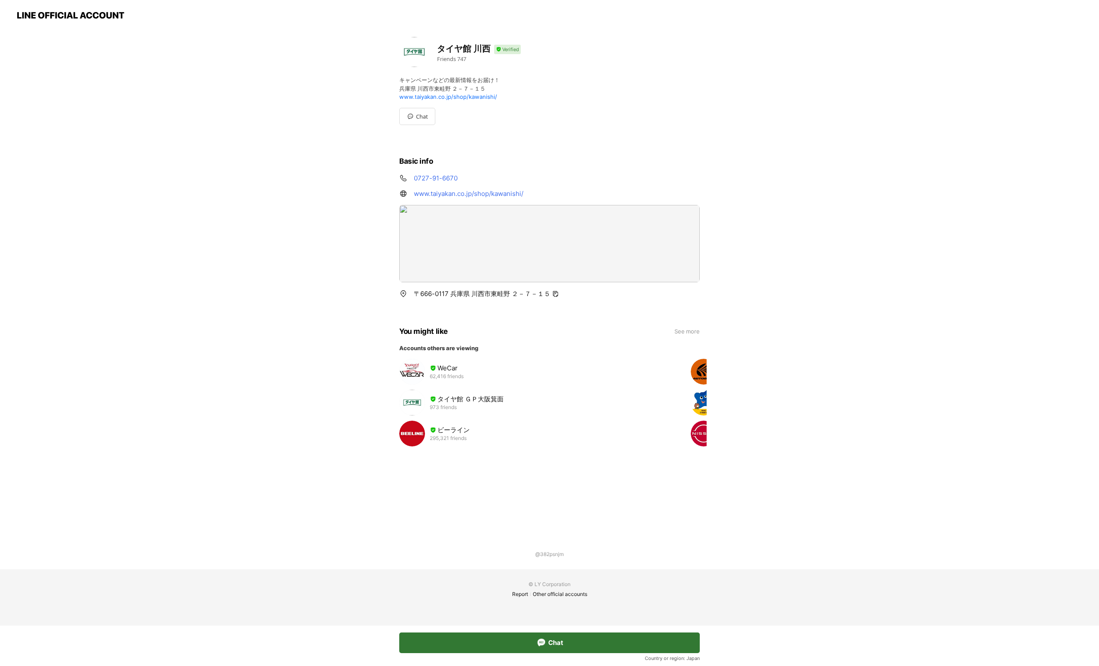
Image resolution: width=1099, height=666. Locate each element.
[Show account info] (507, 50)
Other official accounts (560, 594)
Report (520, 594)
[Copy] (555, 294)
